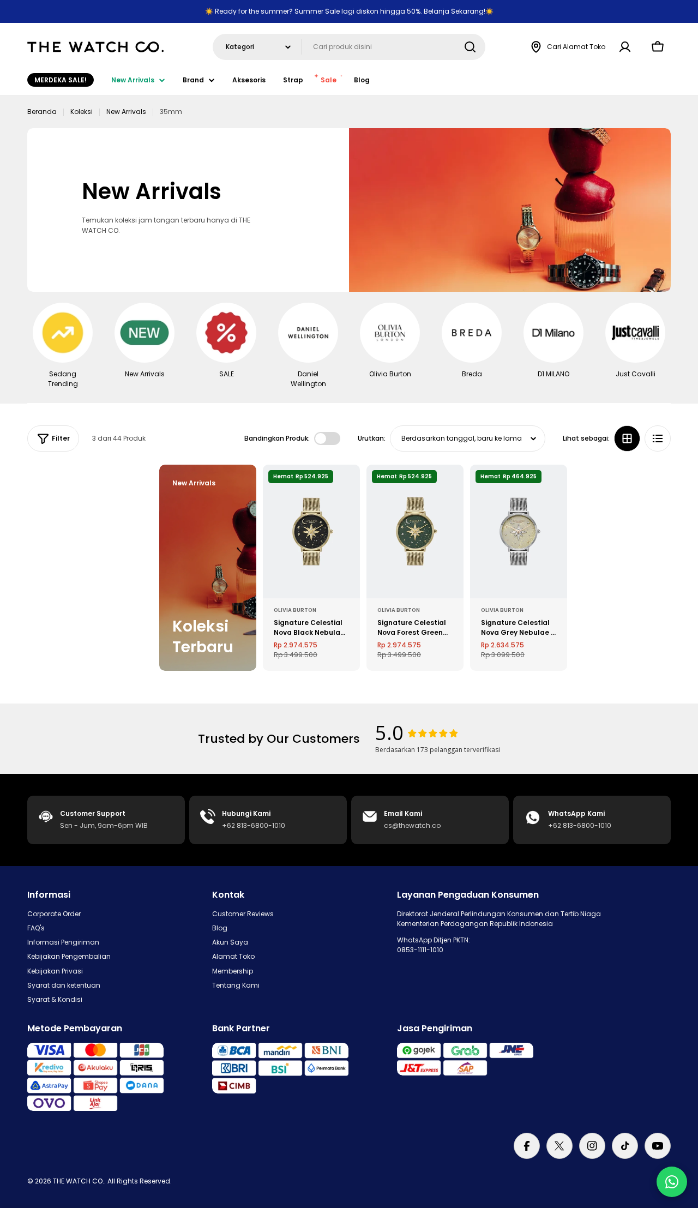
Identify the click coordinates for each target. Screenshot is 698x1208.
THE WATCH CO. (78, 1181)
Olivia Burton (295, 610)
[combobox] (349, 47)
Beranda (42, 111)
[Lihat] (344, 489)
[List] (658, 438)
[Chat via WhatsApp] (672, 1182)
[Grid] (627, 438)
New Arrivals (126, 111)
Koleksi (81, 111)
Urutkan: (372, 438)
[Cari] (470, 46)
